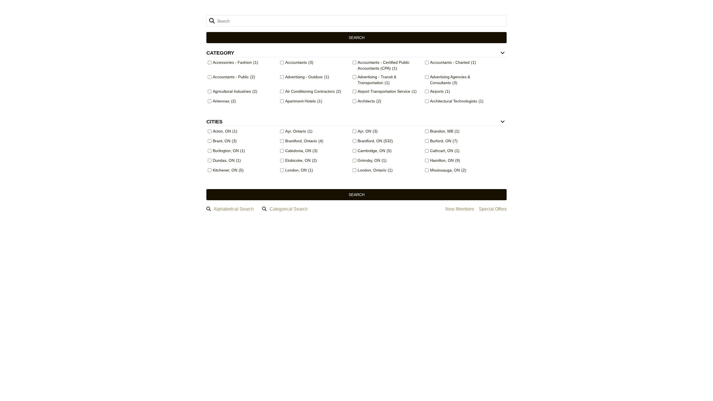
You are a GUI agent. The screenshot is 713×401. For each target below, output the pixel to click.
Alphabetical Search (234, 209)
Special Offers (493, 209)
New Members (459, 209)
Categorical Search (289, 209)
